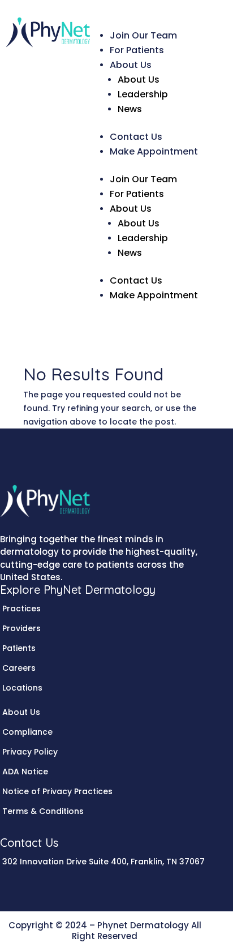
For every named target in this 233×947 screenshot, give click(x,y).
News (130, 108)
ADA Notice (25, 771)
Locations (22, 687)
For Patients (137, 50)
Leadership (143, 94)
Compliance (27, 732)
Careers (19, 668)
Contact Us (136, 136)
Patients (19, 648)
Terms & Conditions (43, 811)
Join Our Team (143, 35)
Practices (21, 608)
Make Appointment (154, 151)
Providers (21, 628)
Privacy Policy (30, 751)
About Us (131, 64)
